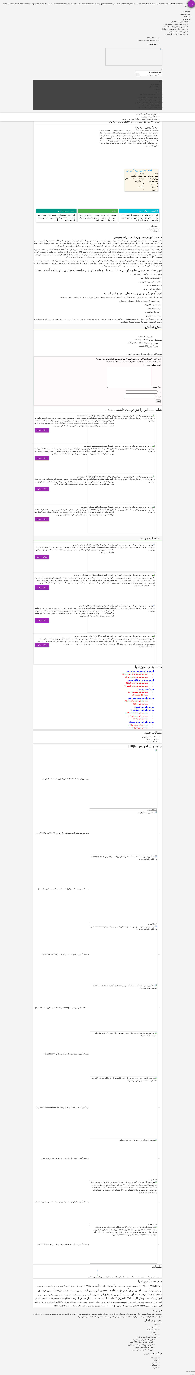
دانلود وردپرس (149, 1302)
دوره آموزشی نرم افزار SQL (137, 683)
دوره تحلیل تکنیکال (141, 695)
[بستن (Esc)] (194, 1371)
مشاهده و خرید (42, 430)
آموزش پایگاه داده (154, 1298)
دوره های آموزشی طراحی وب (175, 34)
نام (159, 392)
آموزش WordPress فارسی (43, 1286)
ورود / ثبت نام (152, 44)
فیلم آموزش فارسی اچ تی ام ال (121, 1305)
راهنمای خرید (185, 11)
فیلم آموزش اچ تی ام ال (49, 1302)
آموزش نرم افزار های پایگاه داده (174, 26)
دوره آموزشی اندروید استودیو (137, 701)
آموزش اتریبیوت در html (156, 1291)
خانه (189, 9)
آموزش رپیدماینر (96, 1294)
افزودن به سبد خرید (66, 180)
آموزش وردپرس (56, 1295)
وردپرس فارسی (86, 1306)
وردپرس (93, 1306)
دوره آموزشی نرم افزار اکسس (137, 686)
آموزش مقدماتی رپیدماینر (80, 1295)
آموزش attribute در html (123, 1286)
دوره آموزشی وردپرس (149, 116)
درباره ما (187, 16)
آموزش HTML (106, 1286)
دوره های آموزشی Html (138, 728)
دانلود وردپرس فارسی (138, 1302)
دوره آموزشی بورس (146, 689)
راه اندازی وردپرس (107, 1302)
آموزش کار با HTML (135, 1298)
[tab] (95, 226)
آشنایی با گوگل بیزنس (149, 737)
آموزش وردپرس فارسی (45, 1295)
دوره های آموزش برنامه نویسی (175, 24)
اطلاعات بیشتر (152, 229)
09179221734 (152, 38)
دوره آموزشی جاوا (141, 704)
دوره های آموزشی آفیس (177, 32)
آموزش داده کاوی (112, 1294)
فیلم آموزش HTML (66, 1302)
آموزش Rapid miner (73, 1286)
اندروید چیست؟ (151, 739)
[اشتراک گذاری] (192, 1371)
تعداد (96, 175)
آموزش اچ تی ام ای (139, 1290)
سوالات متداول (185, 14)
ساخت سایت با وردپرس (89, 1302)
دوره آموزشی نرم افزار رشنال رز (136, 674)
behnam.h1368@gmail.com (147, 40)
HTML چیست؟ (151, 742)
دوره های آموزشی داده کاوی (180, 21)
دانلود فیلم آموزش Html (59, 1298)
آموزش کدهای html (115, 1298)
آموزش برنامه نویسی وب (86, 1290)
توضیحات (154, 226)
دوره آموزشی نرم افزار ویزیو (138, 677)
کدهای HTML (61, 1305)
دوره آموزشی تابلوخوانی (139, 692)
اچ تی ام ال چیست (79, 1298)
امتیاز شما (157, 365)
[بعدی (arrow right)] (192, 1374)
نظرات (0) (153, 231)
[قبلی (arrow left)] (194, 1374)
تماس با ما (186, 19)
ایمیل (158, 396)
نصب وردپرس (100, 1306)
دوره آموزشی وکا (142, 719)
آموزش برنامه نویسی (114, 1290)
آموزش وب (68, 1294)
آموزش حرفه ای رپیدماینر (135, 1294)
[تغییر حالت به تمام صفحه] (189, 1371)
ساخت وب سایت (77, 1302)
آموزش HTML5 (91, 1286)
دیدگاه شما (156, 387)
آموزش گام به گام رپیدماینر (96, 1298)
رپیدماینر (98, 1302)
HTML (143, 1286)
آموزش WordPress (57, 1286)
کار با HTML (74, 1305)
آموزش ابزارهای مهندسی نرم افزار (173, 29)
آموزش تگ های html (63, 1290)
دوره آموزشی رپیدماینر (140, 716)
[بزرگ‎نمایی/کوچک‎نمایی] (187, 1371)
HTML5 (151, 1286)
